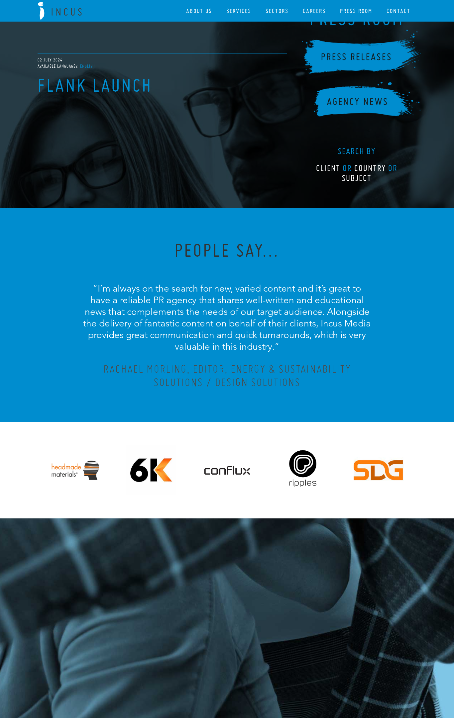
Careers (314, 10)
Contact (398, 10)
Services (238, 10)
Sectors (277, 10)
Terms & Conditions (239, 676)
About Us (199, 10)
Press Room (356, 10)
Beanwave (260, 682)
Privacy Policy (209, 676)
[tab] (87, 66)
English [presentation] (87, 66)
